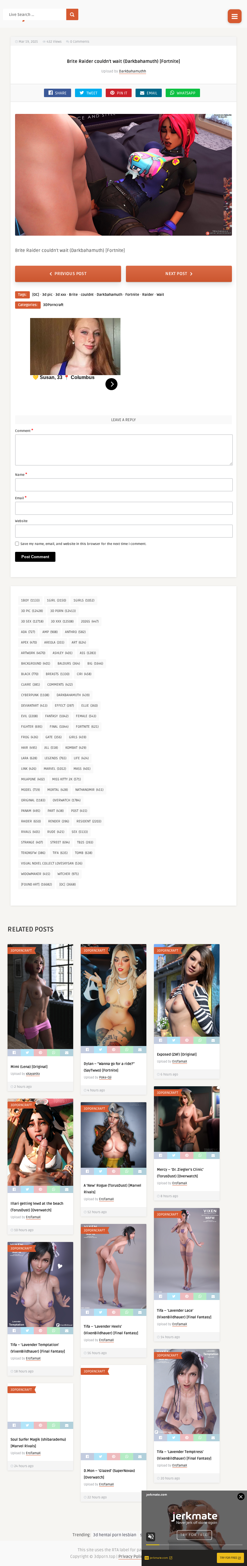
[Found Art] (36, 884)
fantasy (56, 716)
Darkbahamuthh (132, 71)
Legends (55, 758)
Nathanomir (89, 790)
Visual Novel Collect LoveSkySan (51, 863)
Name (21, 474)
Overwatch (66, 800)
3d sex (32, 621)
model (30, 790)
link (28, 769)
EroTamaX (179, 1061)
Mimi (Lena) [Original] (29, 1067)
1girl (56, 600)
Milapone (33, 779)
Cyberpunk (35, 695)
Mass (81, 769)
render (58, 821)
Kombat (75, 748)
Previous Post (70, 273)
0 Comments (79, 42)
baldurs (69, 663)
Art (79, 642)
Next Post (176, 273)
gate (53, 737)
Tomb (83, 853)
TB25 (85, 842)
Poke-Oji (105, 1077)
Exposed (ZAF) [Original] (177, 1054)
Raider (148, 294)
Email (21, 497)
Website (21, 521)
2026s (89, 621)
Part (56, 811)
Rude (55, 832)
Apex (29, 642)
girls (77, 737)
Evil (29, 716)
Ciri (84, 674)
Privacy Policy (131, 1556)
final (59, 727)
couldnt (87, 294)
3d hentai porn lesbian (114, 1534)
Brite (73, 294)
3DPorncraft (53, 305)
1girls (83, 600)
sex (80, 832)
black (29, 674)
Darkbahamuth (109, 294)
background (35, 663)
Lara (29, 758)
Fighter (31, 727)
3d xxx (60, 294)
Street (60, 842)
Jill (51, 748)
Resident (89, 821)
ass (88, 653)
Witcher (68, 874)
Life (81, 758)
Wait (160, 294)
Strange (32, 842)
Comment (24, 430)
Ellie (89, 706)
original (33, 800)
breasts (57, 674)
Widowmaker (35, 874)
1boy (30, 600)
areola (54, 642)
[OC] (35, 294)
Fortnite (132, 294)
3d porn (63, 611)
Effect (64, 706)
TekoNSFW (33, 853)
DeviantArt (34, 706)
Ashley (62, 653)
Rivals (30, 832)
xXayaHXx (33, 1074)
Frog (29, 737)
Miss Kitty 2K (66, 779)
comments (60, 685)
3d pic (47, 294)
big (95, 663)
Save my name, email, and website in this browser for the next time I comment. (83, 544)
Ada (28, 632)
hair (29, 748)
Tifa (60, 853)
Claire (30, 685)
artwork (33, 653)
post (79, 811)
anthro (75, 632)
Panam (30, 811)
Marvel (55, 769)
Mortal (57, 790)
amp (50, 632)
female (86, 716)
